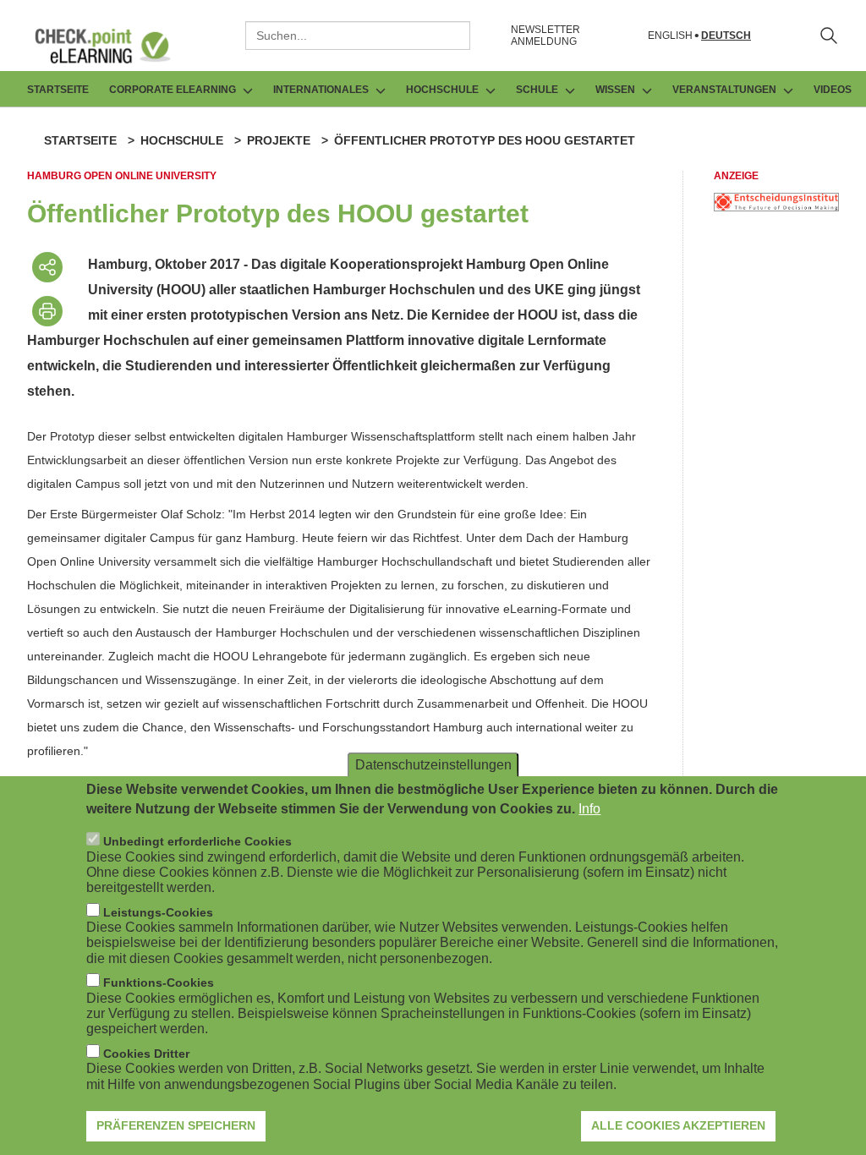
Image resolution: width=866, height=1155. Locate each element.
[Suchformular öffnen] (829, 35)
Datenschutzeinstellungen (433, 765)
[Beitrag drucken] (47, 311)
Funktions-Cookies (158, 982)
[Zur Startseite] (115, 45)
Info (589, 809)
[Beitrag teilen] (47, 267)
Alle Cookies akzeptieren (678, 1125)
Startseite (58, 90)
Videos (833, 90)
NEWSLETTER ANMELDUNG (545, 35)
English (670, 35)
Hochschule (181, 140)
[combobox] (357, 35)
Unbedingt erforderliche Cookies (197, 841)
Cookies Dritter (146, 1053)
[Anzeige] (776, 207)
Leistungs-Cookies (158, 912)
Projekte (278, 140)
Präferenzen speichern (175, 1125)
